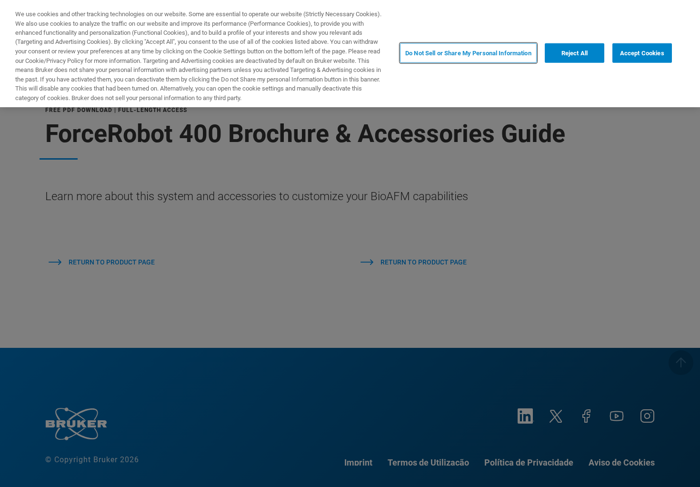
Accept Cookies (642, 52)
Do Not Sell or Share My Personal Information (468, 52)
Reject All (574, 52)
